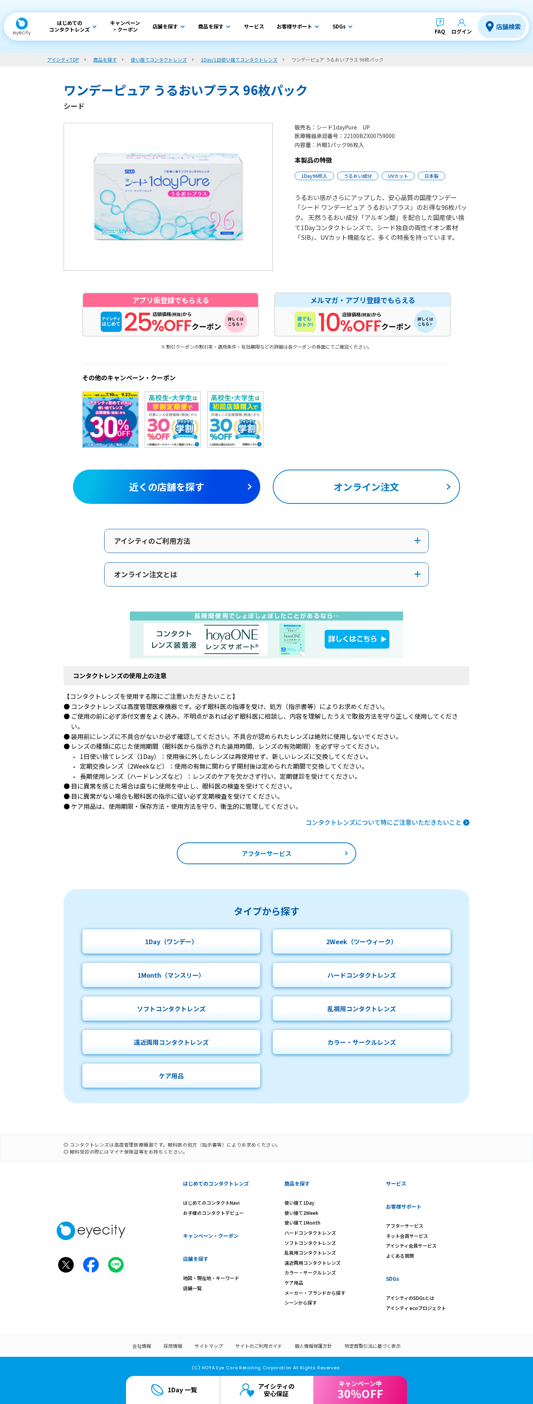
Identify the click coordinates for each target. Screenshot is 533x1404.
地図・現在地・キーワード (211, 1278)
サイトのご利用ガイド (258, 1345)
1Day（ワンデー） (171, 941)
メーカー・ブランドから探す (314, 1292)
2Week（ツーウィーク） (361, 941)
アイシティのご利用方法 (152, 540)
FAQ (440, 31)
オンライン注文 (366, 486)
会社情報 (141, 1345)
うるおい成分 (358, 175)
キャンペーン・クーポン (210, 1235)
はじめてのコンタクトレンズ (216, 1183)
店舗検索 (508, 26)
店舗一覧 (192, 1288)
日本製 (432, 175)
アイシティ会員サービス (411, 1245)
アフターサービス (266, 853)
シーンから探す (300, 1302)
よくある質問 (400, 1255)
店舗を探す (195, 1258)
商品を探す (297, 1183)
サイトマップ (209, 1345)
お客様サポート (403, 1206)
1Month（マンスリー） (171, 975)
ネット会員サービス (407, 1235)
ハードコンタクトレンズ (361, 975)
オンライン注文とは (145, 574)
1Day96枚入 (314, 175)
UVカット (398, 175)
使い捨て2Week (301, 1212)
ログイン (461, 31)
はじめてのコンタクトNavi (211, 1202)
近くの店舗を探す (166, 486)
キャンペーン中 (360, 1390)
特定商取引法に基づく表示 (373, 1345)
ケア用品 (171, 1075)
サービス (396, 1183)
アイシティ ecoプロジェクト (416, 1308)
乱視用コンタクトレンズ (361, 1008)
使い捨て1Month (302, 1222)
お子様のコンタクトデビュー (213, 1212)
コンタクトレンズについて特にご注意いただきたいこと (384, 822)
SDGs (392, 1278)
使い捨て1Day (299, 1202)
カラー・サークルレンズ (361, 1042)
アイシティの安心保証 (276, 1389)
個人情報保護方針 (313, 1345)
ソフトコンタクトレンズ (171, 1008)
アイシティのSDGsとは (410, 1297)
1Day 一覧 (182, 1389)
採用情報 (172, 1345)
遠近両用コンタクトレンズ (171, 1042)
